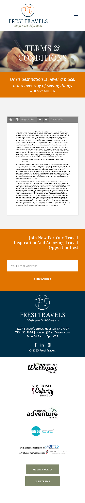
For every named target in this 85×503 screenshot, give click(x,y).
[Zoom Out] (40, 119)
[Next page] (17, 119)
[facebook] (35, 345)
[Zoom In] (46, 119)
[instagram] (49, 345)
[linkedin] (42, 345)
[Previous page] (11, 119)
